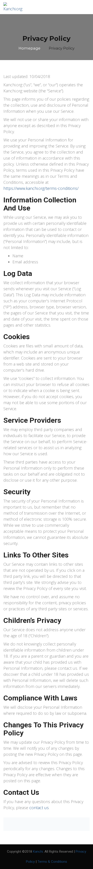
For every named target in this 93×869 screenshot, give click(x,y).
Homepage (29, 48)
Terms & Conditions (52, 862)
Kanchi (38, 851)
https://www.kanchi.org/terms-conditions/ (41, 188)
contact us (39, 807)
